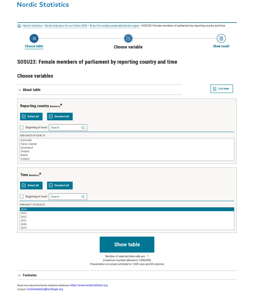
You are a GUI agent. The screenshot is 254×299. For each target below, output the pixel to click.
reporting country (34, 106)
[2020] (127, 224)
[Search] (83, 127)
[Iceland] (127, 159)
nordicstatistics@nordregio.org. (45, 289)
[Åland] (127, 155)
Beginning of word (36, 127)
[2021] (127, 220)
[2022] (127, 217)
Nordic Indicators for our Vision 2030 (66, 25)
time (24, 175)
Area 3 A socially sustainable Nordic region (114, 25)
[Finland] (127, 151)
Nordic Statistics (32, 25)
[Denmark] (127, 140)
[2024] (127, 209)
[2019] (127, 228)
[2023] (127, 213)
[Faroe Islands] (127, 144)
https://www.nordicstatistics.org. (89, 285)
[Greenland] (127, 148)
